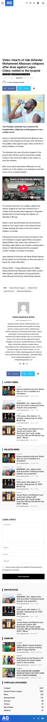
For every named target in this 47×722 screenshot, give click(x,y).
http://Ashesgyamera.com (23, 320)
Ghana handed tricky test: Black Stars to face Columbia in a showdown (30, 391)
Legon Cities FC (9, 291)
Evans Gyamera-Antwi (16, 82)
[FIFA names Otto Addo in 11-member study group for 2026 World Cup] (8, 418)
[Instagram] (30, 3)
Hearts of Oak (32, 288)
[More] (34, 88)
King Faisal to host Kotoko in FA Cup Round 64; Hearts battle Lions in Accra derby (30, 660)
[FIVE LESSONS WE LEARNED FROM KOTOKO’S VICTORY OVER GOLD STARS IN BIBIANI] (8, 672)
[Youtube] (38, 3)
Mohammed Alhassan (24, 291)
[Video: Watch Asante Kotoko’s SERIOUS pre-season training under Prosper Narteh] (8, 647)
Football (6, 74)
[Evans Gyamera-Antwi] (4, 82)
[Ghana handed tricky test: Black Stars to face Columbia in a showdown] (8, 391)
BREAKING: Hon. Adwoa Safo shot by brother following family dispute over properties (30, 405)
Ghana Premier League (20, 74)
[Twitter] (34, 3)
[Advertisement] (23, 31)
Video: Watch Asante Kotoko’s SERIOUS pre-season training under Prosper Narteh (29, 647)
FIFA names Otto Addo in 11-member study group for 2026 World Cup (29, 418)
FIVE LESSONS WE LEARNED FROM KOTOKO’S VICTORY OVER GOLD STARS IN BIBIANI (30, 673)
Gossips (19, 400)
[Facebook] (27, 3)
